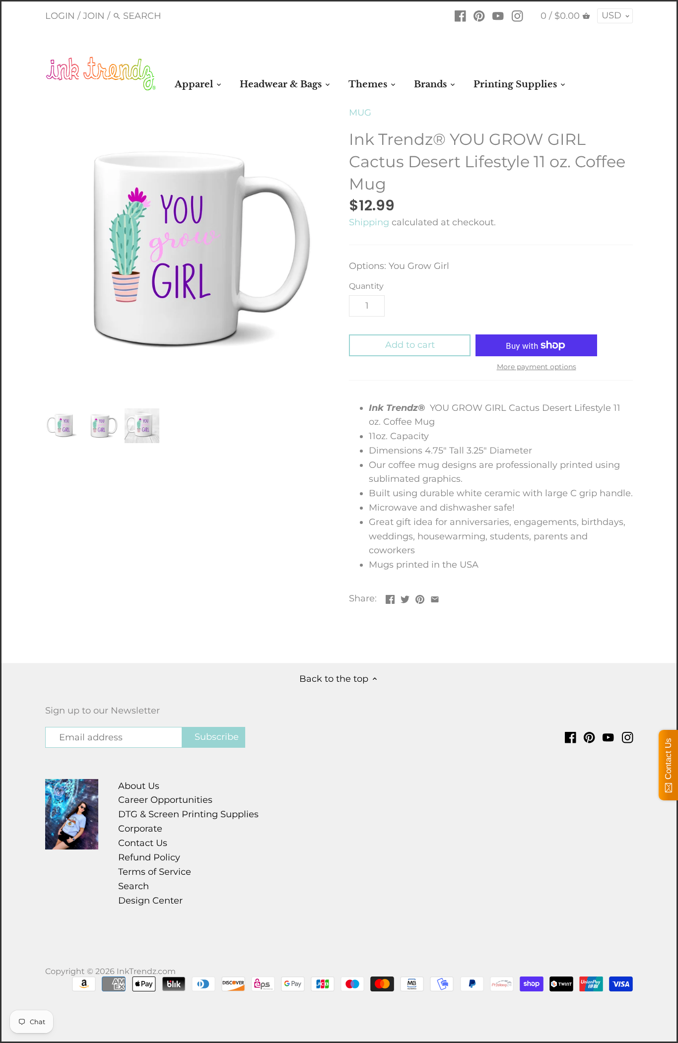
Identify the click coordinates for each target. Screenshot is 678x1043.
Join (94, 15)
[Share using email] (434, 597)
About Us (138, 786)
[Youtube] (498, 15)
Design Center (150, 900)
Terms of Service (154, 871)
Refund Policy (149, 857)
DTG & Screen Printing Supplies (188, 814)
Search (133, 886)
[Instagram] (517, 15)
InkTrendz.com (146, 971)
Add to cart (410, 344)
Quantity (366, 286)
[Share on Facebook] (390, 597)
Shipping (369, 222)
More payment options (536, 367)
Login (60, 15)
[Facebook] (460, 15)
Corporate (140, 828)
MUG (360, 112)
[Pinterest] (479, 15)
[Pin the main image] (419, 597)
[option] (62, 425)
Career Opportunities (165, 799)
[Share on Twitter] (405, 597)
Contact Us (142, 843)
